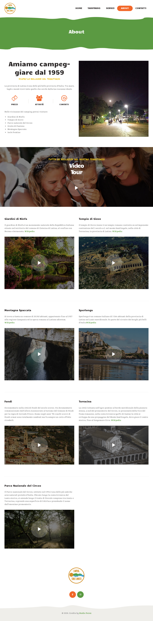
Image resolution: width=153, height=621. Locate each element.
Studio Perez (85, 613)
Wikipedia (30, 231)
